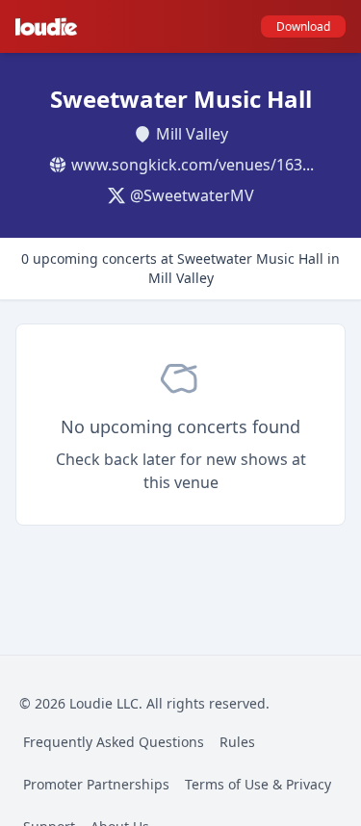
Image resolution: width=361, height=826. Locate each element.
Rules (237, 742)
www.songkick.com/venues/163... (192, 164)
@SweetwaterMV (192, 195)
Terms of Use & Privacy (258, 784)
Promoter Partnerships (96, 784)
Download (303, 26)
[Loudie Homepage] (50, 27)
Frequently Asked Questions (113, 742)
